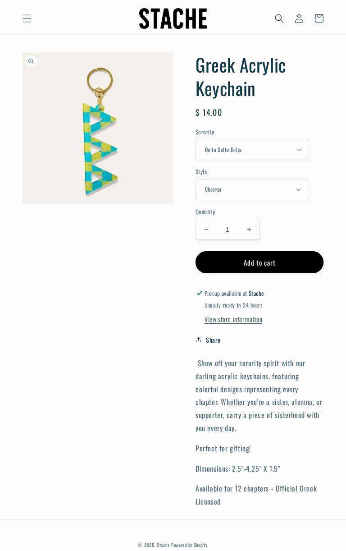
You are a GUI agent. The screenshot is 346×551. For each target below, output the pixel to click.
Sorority (205, 132)
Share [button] (213, 339)
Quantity (205, 211)
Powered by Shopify (189, 545)
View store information (233, 319)
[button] (27, 18)
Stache (163, 545)
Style (201, 171)
